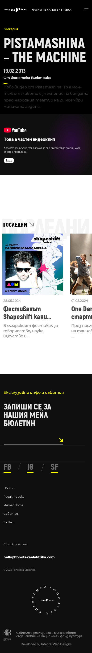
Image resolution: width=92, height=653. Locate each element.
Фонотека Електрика (31, 78)
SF (54, 467)
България (11, 29)
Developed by (31, 644)
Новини (9, 488)
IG (30, 467)
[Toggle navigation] (85, 9)
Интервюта (13, 505)
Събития (11, 513)
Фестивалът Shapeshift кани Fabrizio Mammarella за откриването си (31, 313)
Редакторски (14, 496)
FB (7, 467)
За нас (8, 522)
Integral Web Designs (56, 644)
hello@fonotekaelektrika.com (29, 557)
